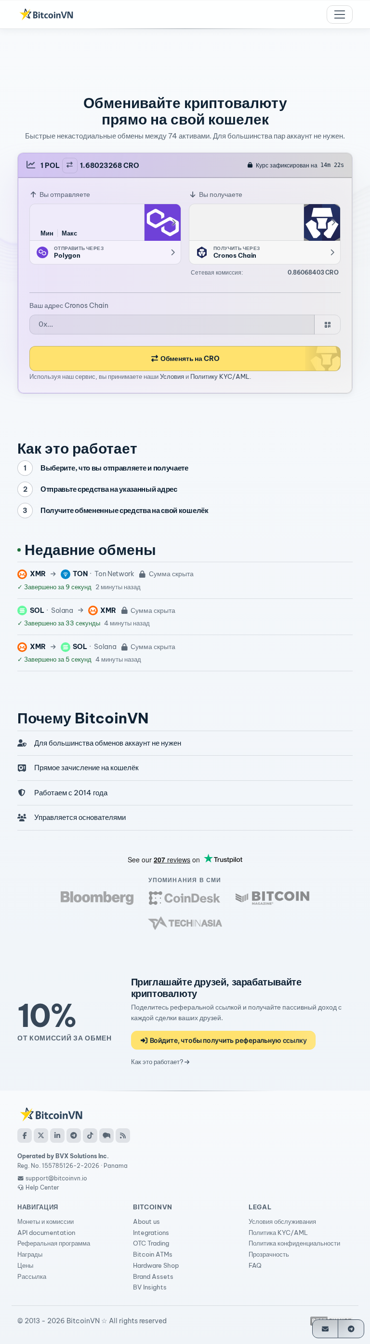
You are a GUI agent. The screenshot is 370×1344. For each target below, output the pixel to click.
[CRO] (322, 222)
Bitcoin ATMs (152, 1254)
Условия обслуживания (282, 1221)
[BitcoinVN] (46, 14)
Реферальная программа (53, 1243)
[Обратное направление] (70, 165)
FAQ (255, 1265)
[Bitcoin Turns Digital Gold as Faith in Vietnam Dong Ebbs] (97, 898)
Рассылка (31, 1276)
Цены (25, 1265)
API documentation (46, 1232)
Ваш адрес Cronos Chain (68, 305)
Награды (29, 1254)
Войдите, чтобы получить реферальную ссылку (227, 1040)
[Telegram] (73, 1135)
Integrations (151, 1232)
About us (146, 1221)
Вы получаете (220, 194)
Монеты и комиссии (45, 1221)
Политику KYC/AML (220, 376)
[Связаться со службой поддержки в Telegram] (351, 1328)
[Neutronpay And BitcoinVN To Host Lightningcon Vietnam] (272, 898)
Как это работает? (158, 1062)
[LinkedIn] (57, 1135)
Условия (172, 376)
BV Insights (150, 1287)
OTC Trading (151, 1243)
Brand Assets (153, 1276)
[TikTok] (90, 1135)
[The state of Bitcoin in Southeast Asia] (185, 923)
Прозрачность (269, 1254)
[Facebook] (24, 1135)
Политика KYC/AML (278, 1232)
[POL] (162, 222)
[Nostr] (106, 1135)
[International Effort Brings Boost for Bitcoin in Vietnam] (184, 898)
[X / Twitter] (41, 1135)
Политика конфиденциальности (294, 1243)
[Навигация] (340, 14)
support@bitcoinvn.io (56, 1178)
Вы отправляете (64, 194)
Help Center (41, 1187)
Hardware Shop (156, 1265)
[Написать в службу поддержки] (325, 1328)
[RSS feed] (123, 1135)
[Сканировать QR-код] (327, 324)
